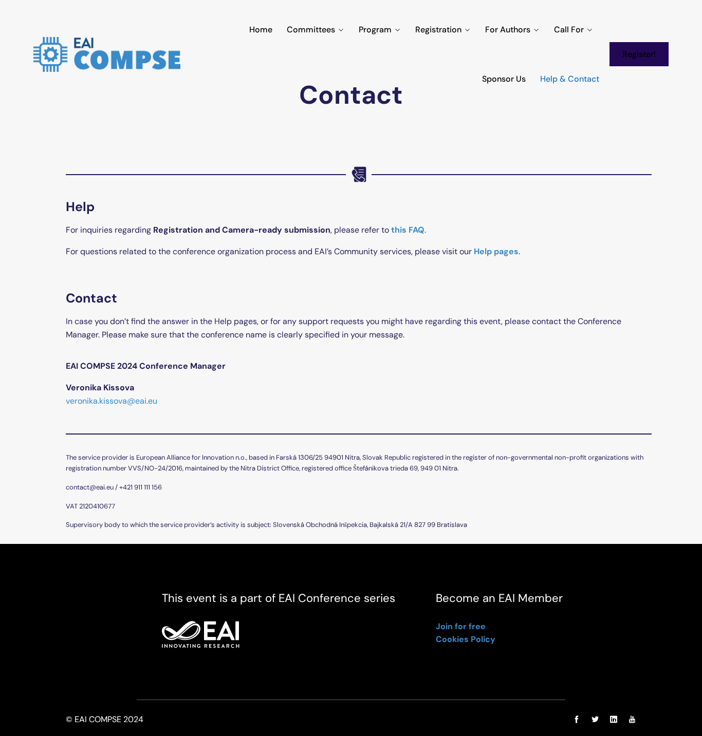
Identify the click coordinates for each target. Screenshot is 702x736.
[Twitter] (595, 719)
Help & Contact (569, 78)
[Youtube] (629, 719)
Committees (311, 29)
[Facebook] (576, 719)
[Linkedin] (613, 719)
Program (375, 29)
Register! (639, 54)
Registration (438, 29)
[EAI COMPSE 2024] (107, 54)
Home (260, 29)
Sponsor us (504, 78)
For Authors (507, 29)
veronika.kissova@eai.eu (111, 400)
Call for (569, 29)
